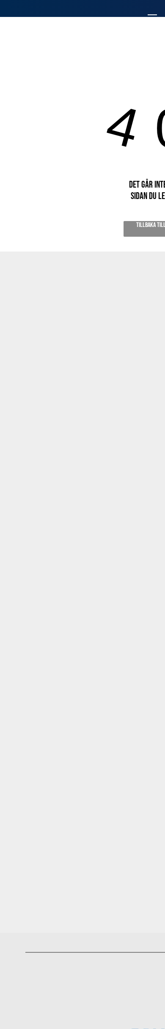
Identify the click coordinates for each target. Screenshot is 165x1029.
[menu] (152, 17)
